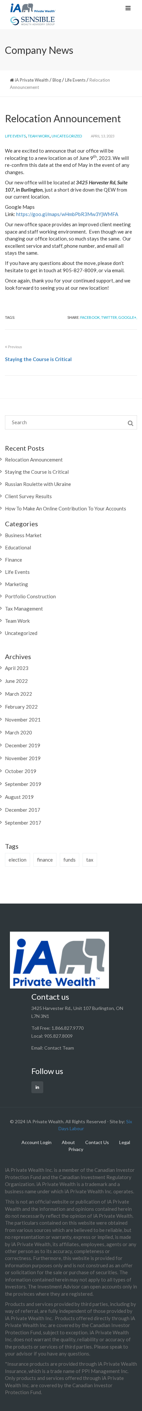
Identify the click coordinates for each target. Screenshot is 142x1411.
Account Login (36, 1142)
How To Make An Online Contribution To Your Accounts (65, 508)
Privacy (75, 1149)
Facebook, (90, 317)
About (68, 1142)
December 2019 (22, 745)
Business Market (23, 535)
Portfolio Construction (30, 596)
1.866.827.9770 (68, 1028)
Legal (124, 1142)
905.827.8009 (58, 1036)
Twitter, (109, 317)
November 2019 (23, 758)
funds (69, 860)
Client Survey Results (28, 496)
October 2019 (20, 771)
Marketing (16, 584)
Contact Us (97, 1142)
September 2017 (23, 823)
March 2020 (18, 732)
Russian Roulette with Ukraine (38, 484)
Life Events (15, 136)
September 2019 (23, 784)
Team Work (39, 136)
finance (45, 860)
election (17, 860)
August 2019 (19, 797)
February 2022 (21, 707)
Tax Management (24, 609)
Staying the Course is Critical (37, 472)
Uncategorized (67, 136)
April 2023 (16, 668)
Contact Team (59, 1048)
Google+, (127, 317)
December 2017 (22, 810)
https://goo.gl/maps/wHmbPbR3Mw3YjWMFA (67, 214)
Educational (18, 547)
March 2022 (18, 694)
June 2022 (16, 681)
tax (89, 860)
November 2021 (23, 720)
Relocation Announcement (34, 460)
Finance (13, 560)
